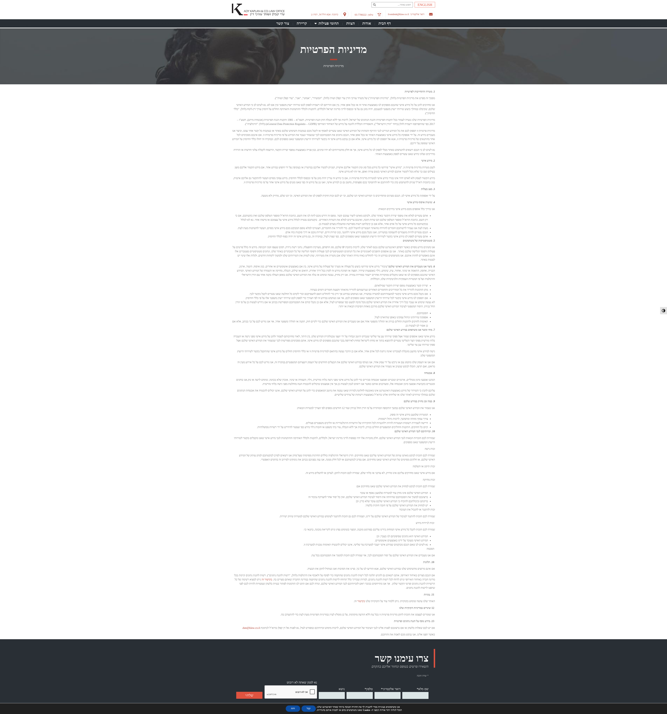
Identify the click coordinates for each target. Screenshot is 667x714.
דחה (293, 708)
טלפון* (369, 689)
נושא (342, 689)
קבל (309, 708)
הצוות (350, 23)
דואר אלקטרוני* (391, 689)
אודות (366, 23)
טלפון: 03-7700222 (364, 15)
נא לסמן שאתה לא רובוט (302, 682)
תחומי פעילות (329, 23)
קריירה (302, 23)
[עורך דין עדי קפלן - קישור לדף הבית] (258, 10)
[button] (374, 4)
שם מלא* (423, 689)
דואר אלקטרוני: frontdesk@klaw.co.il (406, 14)
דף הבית (384, 23)
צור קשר (282, 23)
